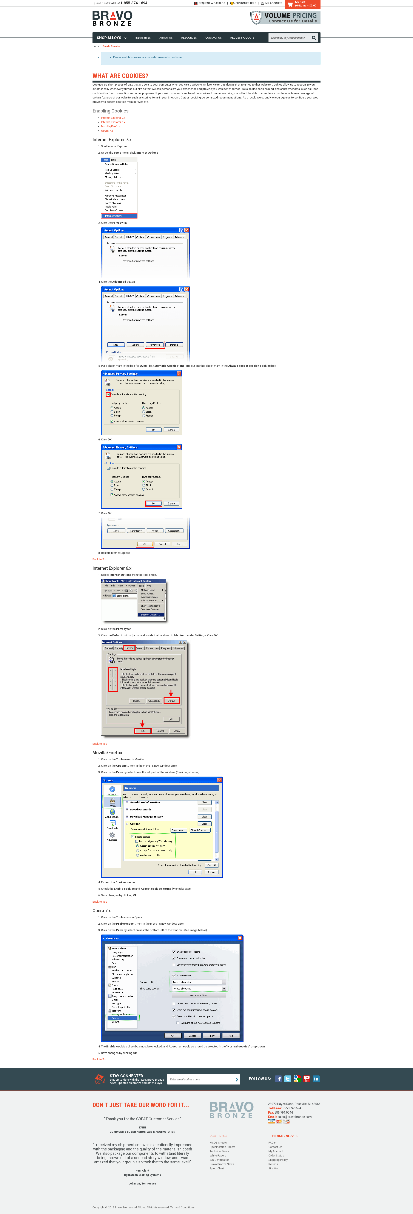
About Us (166, 37)
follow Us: (260, 1079)
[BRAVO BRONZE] (112, 18)
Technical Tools (219, 1151)
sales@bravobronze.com (295, 1117)
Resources (189, 37)
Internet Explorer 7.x (113, 117)
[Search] (314, 38)
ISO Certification (220, 1159)
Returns (273, 1164)
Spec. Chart (217, 1168)
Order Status (276, 1155)
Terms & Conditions (182, 1207)
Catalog (212, 3)
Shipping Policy (278, 1159)
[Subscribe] (237, 1079)
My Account (273, 3)
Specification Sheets (222, 1146)
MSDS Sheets (218, 1142)
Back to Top (99, 559)
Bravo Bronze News (222, 1164)
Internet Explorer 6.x (113, 122)
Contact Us (213, 37)
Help (246, 3)
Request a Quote (242, 37)
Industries (143, 37)
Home (96, 46)
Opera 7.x (107, 130)
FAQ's (272, 1142)
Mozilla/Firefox (110, 126)
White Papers (218, 1155)
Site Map (273, 1168)
